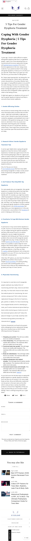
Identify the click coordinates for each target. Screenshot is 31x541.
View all (15, 466)
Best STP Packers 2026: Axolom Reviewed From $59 (20, 475)
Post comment (15, 434)
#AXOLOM (15, 522)
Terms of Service (18, 440)
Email (3, 414)
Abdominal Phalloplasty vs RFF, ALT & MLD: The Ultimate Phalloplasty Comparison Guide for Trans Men (20, 498)
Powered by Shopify (15, 532)
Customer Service (15, 519)
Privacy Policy (8, 440)
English (8, 1)
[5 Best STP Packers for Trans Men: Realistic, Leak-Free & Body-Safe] (5, 483)
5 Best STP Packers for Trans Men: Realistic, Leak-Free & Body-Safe (20, 486)
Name (3, 406)
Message (4, 422)
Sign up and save (15, 526)
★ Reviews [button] (9, 535)
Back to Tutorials (17, 452)
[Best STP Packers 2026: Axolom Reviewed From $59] (5, 472)
